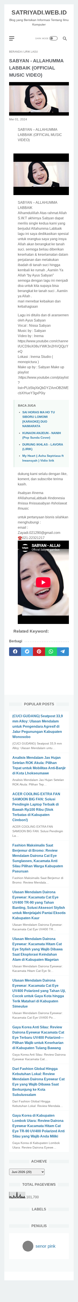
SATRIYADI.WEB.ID (39, 12)
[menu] (14, 38)
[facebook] (15, 651)
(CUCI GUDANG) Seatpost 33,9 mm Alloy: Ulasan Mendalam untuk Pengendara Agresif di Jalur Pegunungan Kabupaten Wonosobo (37, 726)
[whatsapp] (51, 651)
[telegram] (63, 651)
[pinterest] (39, 651)
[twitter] (27, 651)
